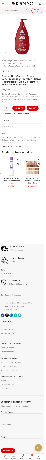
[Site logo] (22, 3)
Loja (10, 60)
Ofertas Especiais (7, 352)
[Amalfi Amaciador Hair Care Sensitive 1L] (12, 166)
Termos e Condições (9, 370)
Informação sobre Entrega (11, 362)
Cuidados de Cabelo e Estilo (12, 63)
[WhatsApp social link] (17, 146)
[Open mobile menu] (3, 3)
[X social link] (11, 146)
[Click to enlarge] (6, 52)
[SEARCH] (26, 10)
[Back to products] (6, 71)
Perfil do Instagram (8, 333)
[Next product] (8, 71)
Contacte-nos (6, 389)
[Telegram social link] (20, 146)
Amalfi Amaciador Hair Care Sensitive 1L (12, 180)
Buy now (32, 108)
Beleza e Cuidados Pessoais (25, 60)
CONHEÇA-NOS (7, 321)
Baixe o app (37, 10)
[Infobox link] (22, 248)
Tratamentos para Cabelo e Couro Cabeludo (19, 66)
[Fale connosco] (38, 447)
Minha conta (5, 380)
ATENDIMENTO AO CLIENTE (12, 376)
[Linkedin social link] (14, 146)
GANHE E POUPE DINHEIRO (11, 344)
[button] (18, 164)
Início (4, 60)
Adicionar (19, 108)
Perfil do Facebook (8, 329)
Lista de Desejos (7, 385)
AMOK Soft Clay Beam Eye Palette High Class (32, 180)
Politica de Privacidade (9, 366)
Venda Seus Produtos (9, 348)
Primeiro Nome (7, 412)
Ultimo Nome (6, 424)
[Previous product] (3, 71)
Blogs (3, 337)
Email (3, 437)
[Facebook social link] (8, 146)
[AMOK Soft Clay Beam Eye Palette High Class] (33, 166)
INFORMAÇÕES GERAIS (10, 358)
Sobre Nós (5, 325)
